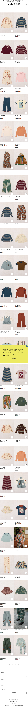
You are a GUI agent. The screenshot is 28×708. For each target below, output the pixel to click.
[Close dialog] (26, 346)
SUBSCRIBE (14, 358)
